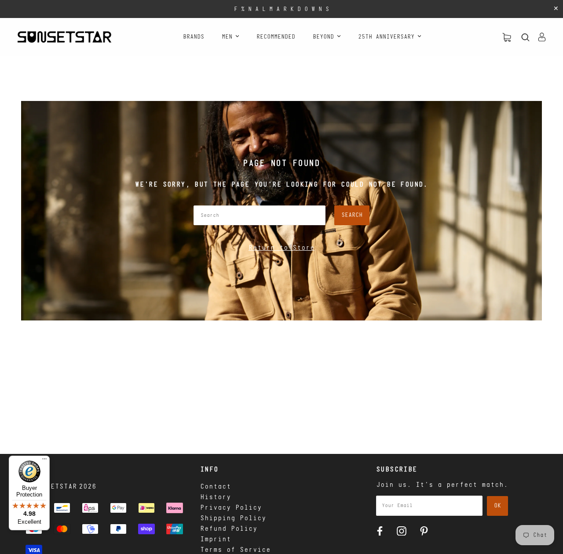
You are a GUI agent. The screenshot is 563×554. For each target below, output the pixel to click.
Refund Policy (228, 528)
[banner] (64, 37)
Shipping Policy (233, 518)
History (215, 497)
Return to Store (281, 248)
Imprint (215, 539)
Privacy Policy (231, 507)
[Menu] (44, 461)
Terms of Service (235, 550)
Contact (215, 486)
